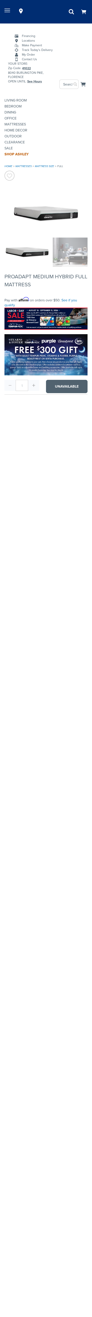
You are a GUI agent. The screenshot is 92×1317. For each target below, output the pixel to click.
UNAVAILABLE (67, 386)
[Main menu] (7, 11)
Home (8, 166)
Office (10, 118)
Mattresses (15, 124)
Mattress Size (44, 166)
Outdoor (13, 136)
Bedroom (13, 106)
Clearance (14, 142)
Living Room (15, 100)
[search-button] (75, 84)
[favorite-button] (9, 176)
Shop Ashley (16, 154)
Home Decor (15, 130)
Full (60, 166)
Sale (8, 148)
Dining (10, 112)
